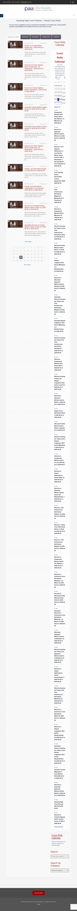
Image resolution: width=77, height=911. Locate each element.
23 (28, 254)
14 (27, 251)
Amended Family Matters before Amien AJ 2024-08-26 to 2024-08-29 (36, 109)
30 (21, 257)
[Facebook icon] (70, 2)
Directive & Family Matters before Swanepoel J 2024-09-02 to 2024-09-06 (36, 89)
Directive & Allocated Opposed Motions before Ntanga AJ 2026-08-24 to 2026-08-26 (59, 284)
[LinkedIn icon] (73, 2)
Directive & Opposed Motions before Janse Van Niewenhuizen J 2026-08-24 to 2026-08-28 (59, 494)
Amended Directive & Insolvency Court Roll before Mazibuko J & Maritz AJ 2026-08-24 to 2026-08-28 (59, 618)
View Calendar (58, 826)
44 (38, 260)
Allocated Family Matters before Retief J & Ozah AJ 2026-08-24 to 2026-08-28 (59, 249)
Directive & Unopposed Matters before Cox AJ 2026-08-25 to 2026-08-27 (59, 460)
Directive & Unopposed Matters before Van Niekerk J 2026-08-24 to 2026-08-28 (59, 562)
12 (21, 251)
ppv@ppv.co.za (26, 2)
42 (31, 260)
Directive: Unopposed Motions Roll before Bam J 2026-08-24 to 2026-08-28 (58, 364)
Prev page (28, 241)
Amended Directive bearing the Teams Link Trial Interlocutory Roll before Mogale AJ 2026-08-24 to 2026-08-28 (59, 305)
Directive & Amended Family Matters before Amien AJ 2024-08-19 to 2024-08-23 (35, 207)
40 (24, 260)
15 (31, 251)
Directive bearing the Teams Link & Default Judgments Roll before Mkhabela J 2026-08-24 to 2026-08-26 (59, 443)
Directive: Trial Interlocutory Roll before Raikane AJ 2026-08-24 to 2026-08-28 (59, 513)
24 (31, 254)
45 (41, 260)
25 (34, 254)
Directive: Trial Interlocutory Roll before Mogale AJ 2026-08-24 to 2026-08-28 (59, 545)
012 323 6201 (16, 2)
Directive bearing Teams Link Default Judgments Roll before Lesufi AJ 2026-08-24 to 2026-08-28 (59, 382)
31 (24, 257)
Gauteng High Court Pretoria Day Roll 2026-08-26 (58, 805)
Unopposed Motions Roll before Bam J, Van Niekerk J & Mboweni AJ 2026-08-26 (59, 117)
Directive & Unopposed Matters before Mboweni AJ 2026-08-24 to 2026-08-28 (59, 214)
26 (38, 254)
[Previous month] (55, 77)
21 (21, 254)
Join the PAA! (38, 893)
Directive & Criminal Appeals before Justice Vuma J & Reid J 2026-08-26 (59, 819)
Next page (27, 264)
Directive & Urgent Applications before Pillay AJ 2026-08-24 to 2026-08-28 (59, 476)
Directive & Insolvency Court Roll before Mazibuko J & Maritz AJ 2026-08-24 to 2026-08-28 (59, 580)
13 (24, 251)
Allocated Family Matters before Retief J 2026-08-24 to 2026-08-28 (59, 427)
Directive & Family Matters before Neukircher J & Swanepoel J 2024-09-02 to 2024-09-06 (34, 67)
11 (17, 251)
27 (41, 254)
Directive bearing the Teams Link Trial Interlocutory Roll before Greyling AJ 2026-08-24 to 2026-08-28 (59, 345)
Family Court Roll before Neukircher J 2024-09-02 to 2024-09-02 (34, 47)
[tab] (13, 37)
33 (31, 257)
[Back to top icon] (69, 908)
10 (14, 251)
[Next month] (64, 77)
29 (17, 257)
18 (41, 251)
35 (38, 257)
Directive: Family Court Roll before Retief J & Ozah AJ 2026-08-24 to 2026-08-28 (59, 529)
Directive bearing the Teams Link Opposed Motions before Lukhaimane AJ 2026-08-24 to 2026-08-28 (59, 655)
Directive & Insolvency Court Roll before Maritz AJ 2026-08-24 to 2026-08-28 (59, 715)
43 (34, 260)
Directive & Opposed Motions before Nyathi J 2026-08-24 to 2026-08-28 (59, 400)
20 (17, 254)
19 (14, 254)
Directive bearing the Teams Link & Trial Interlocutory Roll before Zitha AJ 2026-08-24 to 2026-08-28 (59, 232)
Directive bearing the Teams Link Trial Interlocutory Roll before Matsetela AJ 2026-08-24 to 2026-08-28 (59, 695)
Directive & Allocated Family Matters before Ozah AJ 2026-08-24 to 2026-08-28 (59, 599)
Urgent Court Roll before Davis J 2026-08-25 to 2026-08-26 (59, 414)
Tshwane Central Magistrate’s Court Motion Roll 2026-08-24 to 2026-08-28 (59, 774)
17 (38, 251)
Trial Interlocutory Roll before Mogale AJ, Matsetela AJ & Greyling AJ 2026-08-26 (59, 196)
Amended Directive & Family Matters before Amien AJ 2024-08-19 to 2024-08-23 (35, 227)
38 (17, 260)
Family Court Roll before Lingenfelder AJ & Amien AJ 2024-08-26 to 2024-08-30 (34, 188)
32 (28, 257)
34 (34, 257)
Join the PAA (7, 2)
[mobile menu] (1, 15)
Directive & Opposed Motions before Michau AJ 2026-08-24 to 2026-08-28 (59, 135)
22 (24, 254)
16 (34, 251)
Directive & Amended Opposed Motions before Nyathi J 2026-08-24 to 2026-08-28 (59, 790)
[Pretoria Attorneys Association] (38, 8)
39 (21, 260)
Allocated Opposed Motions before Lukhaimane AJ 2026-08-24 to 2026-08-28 (59, 637)
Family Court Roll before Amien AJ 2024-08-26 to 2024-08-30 (35, 170)
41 (27, 260)
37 (14, 260)
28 (14, 257)
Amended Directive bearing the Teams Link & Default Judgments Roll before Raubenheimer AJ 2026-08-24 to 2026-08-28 (59, 754)
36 (41, 257)
